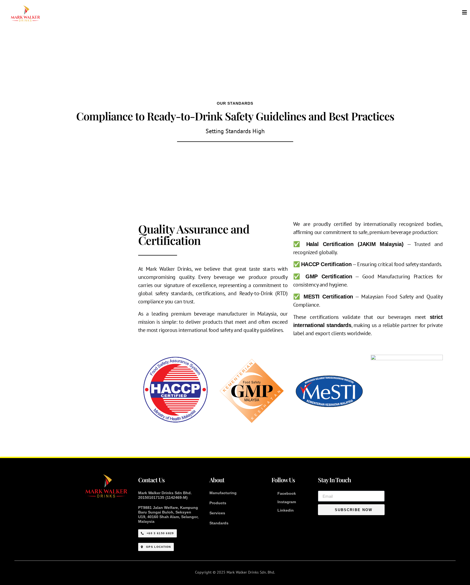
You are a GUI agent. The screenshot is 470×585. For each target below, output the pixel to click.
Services (217, 513)
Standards (218, 523)
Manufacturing (223, 493)
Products (217, 503)
